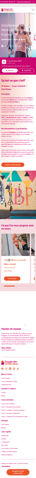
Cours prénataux (7, 400)
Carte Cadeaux (5, 424)
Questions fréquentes (6, 455)
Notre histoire (5, 435)
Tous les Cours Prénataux (8, 404)
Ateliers (3, 396)
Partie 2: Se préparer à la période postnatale (13, 410)
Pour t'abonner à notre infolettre (9, 448)
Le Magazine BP (5, 442)
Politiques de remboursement (9, 451)
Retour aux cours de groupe (13, 46)
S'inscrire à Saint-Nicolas (12, 165)
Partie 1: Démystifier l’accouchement (11, 407)
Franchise (3, 439)
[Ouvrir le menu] (33, 10)
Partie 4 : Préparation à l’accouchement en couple (14, 416)
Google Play (27, 70)
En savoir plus (12, 278)
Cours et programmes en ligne (9, 381)
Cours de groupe (5, 378)
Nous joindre (4, 445)
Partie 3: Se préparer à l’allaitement (10, 413)
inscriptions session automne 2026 (18, 472)
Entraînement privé (6, 384)
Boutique (4, 420)
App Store (11, 70)
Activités (3, 392)
